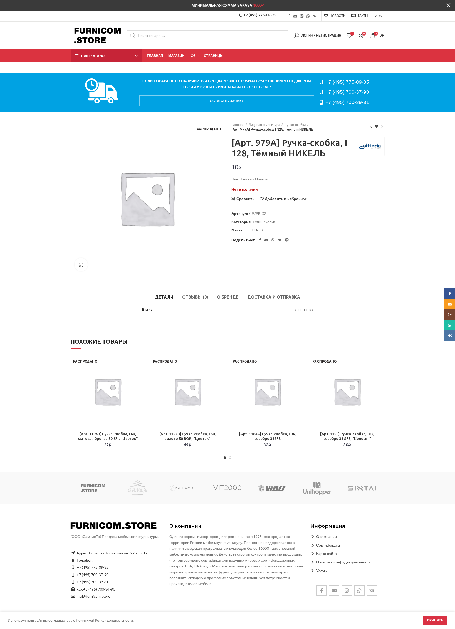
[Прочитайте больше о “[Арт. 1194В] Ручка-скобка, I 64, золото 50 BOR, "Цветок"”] (221, 375)
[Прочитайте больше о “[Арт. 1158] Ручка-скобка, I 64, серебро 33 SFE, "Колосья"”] (380, 375)
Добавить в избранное (286, 199)
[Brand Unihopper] (317, 488)
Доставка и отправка (273, 297)
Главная (237, 124)
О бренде (228, 297)
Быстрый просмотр (141, 387)
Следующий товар (381, 127)
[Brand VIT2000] (227, 488)
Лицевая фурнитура (264, 124)
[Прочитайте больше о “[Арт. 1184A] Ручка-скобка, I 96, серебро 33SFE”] (300, 375)
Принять (435, 620)
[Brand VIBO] (272, 488)
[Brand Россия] (93, 488)
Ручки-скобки (295, 124)
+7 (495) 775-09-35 (259, 15)
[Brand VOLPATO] (182, 488)
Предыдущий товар (371, 127)
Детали (164, 297)
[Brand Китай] (137, 488)
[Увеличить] (81, 264)
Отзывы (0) (195, 297)
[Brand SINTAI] (361, 488)
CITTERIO (254, 230)
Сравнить (245, 199)
